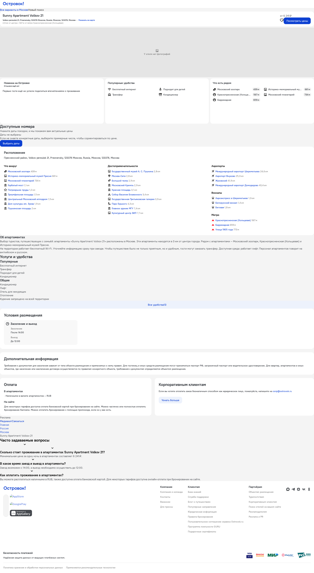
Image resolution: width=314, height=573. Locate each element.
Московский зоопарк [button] (19, 171)
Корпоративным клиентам (263, 501)
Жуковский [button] (221, 180)
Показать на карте (86, 20)
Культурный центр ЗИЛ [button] (124, 213)
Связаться (18, 421)
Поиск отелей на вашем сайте (265, 506)
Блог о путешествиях (199, 501)
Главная (4, 424)
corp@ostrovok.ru (282, 391)
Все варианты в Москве (14, 9)
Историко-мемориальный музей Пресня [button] (29, 176)
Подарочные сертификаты (202, 531)
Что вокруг (10, 166)
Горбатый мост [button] (15, 185)
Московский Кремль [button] (123, 185)
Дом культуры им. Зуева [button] (21, 203)
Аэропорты (218, 166)
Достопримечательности (123, 166)
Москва (4, 432)
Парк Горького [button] (119, 203)
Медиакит (6, 421)
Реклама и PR (256, 516)
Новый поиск (36, 9)
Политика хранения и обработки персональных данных (33, 567)
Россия (4, 428)
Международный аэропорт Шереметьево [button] (237, 171)
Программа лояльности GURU (204, 526)
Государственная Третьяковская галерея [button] (133, 199)
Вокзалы (216, 192)
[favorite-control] (282, 21)
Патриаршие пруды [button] (18, 189)
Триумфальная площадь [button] (20, 194)
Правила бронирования (200, 516)
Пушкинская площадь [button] (19, 208)
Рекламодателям (258, 511)
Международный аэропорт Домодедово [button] (236, 185)
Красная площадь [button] (121, 189)
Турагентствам (256, 496)
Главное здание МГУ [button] (122, 208)
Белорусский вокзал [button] (226, 202)
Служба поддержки (198, 496)
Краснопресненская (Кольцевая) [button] (233, 220)
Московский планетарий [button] (21, 180)
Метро (215, 214)
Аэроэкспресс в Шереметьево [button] (231, 198)
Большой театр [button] (120, 180)
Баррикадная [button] (222, 224)
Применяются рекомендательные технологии (90, 567)
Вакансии (165, 501)
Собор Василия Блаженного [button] (127, 194)
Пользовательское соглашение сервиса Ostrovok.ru (215, 521)
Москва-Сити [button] (119, 176)
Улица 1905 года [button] (224, 229)
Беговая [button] (219, 207)
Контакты (165, 496)
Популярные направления (202, 506)
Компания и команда (171, 491)
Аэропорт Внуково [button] (225, 176)
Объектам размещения (261, 491)
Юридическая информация (202, 511)
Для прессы (166, 506)
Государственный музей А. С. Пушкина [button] (132, 171)
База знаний (194, 491)
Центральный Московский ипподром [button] (27, 199)
